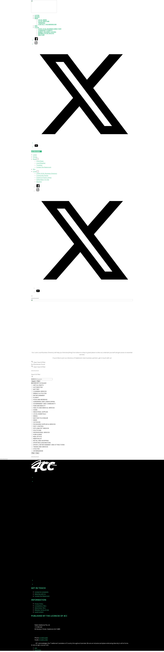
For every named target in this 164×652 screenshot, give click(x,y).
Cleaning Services (40, 391)
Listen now (35, 151)
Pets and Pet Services (41, 428)
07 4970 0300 (43, 638)
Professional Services (41, 432)
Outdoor (36, 422)
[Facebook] (36, 40)
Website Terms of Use (42, 610)
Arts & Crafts (38, 385)
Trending (41, 23)
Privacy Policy (39, 604)
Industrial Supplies (40, 412)
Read (36, 18)
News (35, 420)
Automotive (38, 387)
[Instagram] (36, 44)
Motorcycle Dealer (40, 418)
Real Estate (37, 436)
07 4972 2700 (43, 640)
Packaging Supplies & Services (44, 424)
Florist (36, 397)
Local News (42, 20)
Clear (38, 381)
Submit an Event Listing (47, 32)
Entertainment (39, 395)
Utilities (36, 449)
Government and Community (44, 404)
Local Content (39, 612)
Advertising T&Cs (40, 608)
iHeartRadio (38, 650)
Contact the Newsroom (47, 24)
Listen (37, 15)
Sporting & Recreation (42, 443)
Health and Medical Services (44, 408)
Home (35, 410)
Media (35, 416)
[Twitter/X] (84, 143)
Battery (36, 389)
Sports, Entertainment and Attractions (49, 445)
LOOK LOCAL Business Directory (49, 29)
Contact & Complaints (41, 592)
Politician (37, 430)
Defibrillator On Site (46, 33)
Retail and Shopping (41, 441)
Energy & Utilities (40, 393)
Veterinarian (38, 451)
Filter (33, 453)
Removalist (37, 439)
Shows (37, 17)
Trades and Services (40, 447)
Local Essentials (39, 414)
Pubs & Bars (37, 434)
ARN (36, 648)
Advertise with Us (40, 594)
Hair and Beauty (39, 406)
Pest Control (38, 426)
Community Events (45, 30)
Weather (41, 35)
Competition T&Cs (40, 606)
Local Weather (43, 21)
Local (37, 27)
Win (36, 26)
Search (34, 379)
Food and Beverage (40, 400)
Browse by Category (38, 383)
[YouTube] (36, 147)
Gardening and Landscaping (44, 402)
